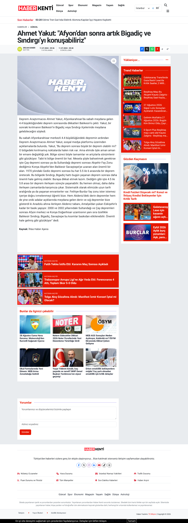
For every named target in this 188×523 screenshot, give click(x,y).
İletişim (21, 513)
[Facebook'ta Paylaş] (142, 49)
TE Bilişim (152, 514)
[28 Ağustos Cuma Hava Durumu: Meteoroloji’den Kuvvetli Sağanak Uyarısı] (35, 324)
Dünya (59, 11)
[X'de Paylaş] (147, 49)
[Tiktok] (104, 465)
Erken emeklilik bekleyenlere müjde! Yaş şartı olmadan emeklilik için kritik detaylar (100, 371)
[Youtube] (99, 465)
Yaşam (109, 5)
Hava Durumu (66, 473)
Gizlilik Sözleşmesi (58, 513)
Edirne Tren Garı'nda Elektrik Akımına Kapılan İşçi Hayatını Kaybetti (73, 19)
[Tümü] (167, 59)
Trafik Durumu (143, 473)
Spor (70, 5)
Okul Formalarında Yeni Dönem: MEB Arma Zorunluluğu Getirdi (31, 371)
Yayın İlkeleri (37, 513)
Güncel (60, 5)
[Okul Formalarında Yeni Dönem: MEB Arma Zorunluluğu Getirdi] (35, 357)
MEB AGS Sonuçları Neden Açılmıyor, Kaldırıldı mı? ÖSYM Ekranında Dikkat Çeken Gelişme (101, 339)
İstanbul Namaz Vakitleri (110, 473)
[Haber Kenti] (35, 8)
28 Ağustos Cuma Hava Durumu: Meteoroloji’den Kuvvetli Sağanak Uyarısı (32, 338)
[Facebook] (79, 465)
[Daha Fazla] (157, 49)
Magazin (96, 5)
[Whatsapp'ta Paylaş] (152, 49)
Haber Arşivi (143, 480)
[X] (84, 465)
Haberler (22, 27)
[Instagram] (89, 465)
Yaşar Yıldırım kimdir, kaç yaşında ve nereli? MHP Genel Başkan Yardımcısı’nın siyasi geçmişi (67, 372)
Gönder (25, 432)
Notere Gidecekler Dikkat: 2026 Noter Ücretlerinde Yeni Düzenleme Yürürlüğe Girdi (67, 338)
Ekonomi (83, 5)
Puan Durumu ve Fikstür (31, 480)
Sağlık (121, 5)
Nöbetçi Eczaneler (29, 473)
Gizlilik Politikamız (116, 521)
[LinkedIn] (94, 465)
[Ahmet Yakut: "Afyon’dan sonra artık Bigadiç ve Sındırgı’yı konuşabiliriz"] (68, 85)
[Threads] (109, 465)
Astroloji (72, 11)
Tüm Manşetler (66, 480)
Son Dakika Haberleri (108, 480)
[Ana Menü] (166, 11)
